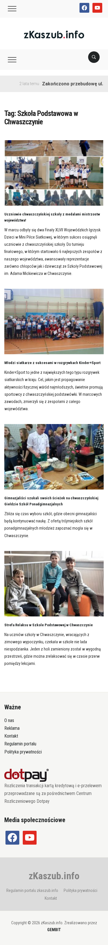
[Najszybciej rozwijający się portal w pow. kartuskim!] (54, 34)
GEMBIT (54, 929)
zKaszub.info (54, 876)
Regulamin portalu (20, 744)
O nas (9, 720)
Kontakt (11, 736)
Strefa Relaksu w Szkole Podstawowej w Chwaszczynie (48, 625)
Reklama (12, 728)
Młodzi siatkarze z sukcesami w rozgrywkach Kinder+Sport (52, 363)
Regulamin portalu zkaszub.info (32, 890)
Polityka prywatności (23, 752)
